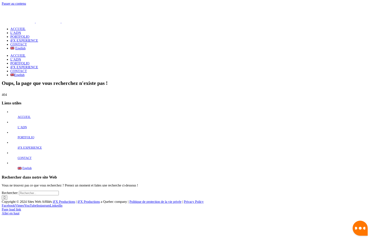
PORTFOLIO (26, 137)
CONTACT (25, 158)
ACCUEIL (24, 117)
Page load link (11, 209)
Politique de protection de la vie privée (155, 201)
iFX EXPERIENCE (30, 147)
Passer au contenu (14, 3)
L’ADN (22, 127)
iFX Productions (64, 201)
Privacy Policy (194, 201)
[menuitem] (190, 48)
